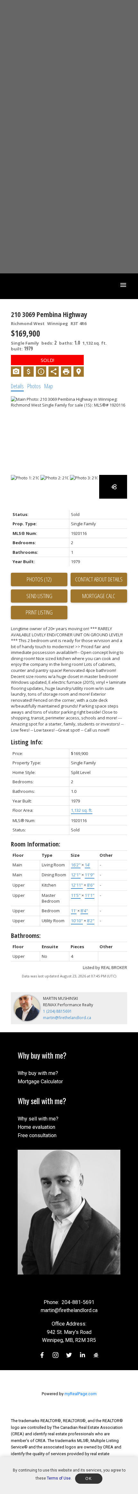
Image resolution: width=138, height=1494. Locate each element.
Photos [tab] (34, 386)
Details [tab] (17, 386)
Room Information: (35, 844)
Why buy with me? (38, 1073)
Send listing (39, 596)
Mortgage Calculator (40, 1081)
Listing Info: (27, 742)
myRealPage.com (81, 1393)
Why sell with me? (38, 1119)
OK (88, 1478)
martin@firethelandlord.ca (67, 1017)
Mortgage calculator (99, 596)
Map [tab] (48, 386)
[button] (42, 1355)
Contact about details (99, 579)
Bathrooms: (26, 935)
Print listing (39, 612)
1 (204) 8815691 (57, 1011)
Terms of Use (59, 1478)
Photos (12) (39, 579)
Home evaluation (36, 1127)
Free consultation (37, 1135)
